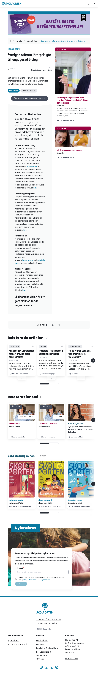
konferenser (27, 260)
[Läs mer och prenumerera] (22, 479)
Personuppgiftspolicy (46, 623)
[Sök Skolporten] (87, 3)
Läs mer (42, 456)
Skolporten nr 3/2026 (16, 503)
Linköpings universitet (41, 70)
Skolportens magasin (18, 644)
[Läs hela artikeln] (81, 412)
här (34, 187)
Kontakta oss (71, 658)
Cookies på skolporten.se (48, 619)
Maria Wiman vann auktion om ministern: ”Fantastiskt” (79, 354)
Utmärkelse (32, 41)
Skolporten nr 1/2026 (75, 503)
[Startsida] (10, 41)
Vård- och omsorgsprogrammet (70, 150)
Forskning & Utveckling (47, 648)
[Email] (58, 325)
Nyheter (19, 41)
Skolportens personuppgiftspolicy (36, 580)
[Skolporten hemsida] (11, 3)
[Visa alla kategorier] (32, 346)
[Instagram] (57, 667)
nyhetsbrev (32, 166)
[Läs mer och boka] (73, 72)
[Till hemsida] (44, 609)
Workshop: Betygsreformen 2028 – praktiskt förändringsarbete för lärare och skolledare (72, 100)
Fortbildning (42, 640)
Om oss (40, 659)
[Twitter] (46, 667)
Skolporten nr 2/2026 (45, 503)
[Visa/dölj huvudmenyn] (94, 3)
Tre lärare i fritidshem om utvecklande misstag (51, 352)
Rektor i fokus (14, 426)
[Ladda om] (46, 338)
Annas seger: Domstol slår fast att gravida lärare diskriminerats (21, 354)
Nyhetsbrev (13, 640)
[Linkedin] (53, 325)
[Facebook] (47, 325)
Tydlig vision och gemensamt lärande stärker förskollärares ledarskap (80, 429)
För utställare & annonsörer (43, 653)
